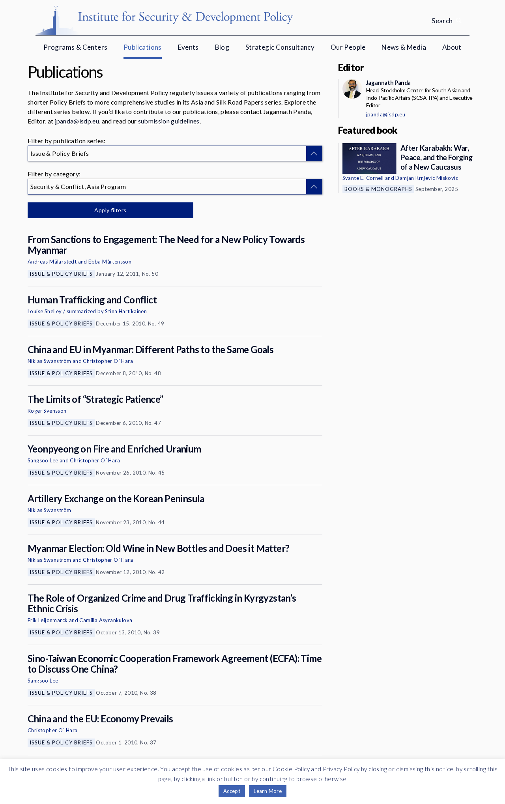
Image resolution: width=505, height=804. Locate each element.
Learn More (268, 791)
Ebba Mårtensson (109, 261)
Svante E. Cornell (363, 178)
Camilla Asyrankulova (105, 620)
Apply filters (110, 210)
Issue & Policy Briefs (61, 274)
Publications (142, 47)
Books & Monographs (378, 189)
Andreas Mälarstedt (52, 261)
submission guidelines (169, 121)
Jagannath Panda (388, 82)
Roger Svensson (47, 411)
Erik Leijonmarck (47, 620)
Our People (348, 47)
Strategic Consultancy (279, 47)
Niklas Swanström (49, 361)
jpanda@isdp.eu (77, 121)
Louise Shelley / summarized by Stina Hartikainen (87, 311)
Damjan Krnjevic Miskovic (426, 178)
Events (188, 47)
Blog (222, 47)
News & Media (404, 47)
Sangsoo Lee (43, 460)
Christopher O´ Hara (108, 361)
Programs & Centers (75, 47)
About (452, 47)
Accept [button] (231, 791)
